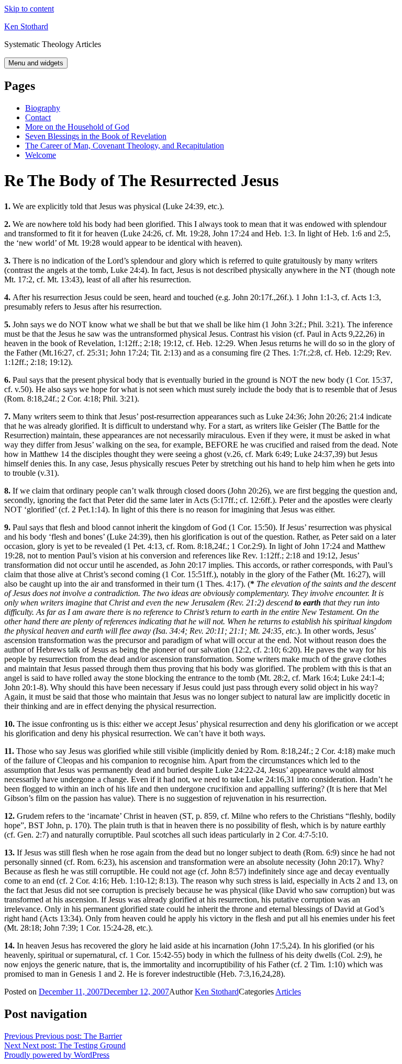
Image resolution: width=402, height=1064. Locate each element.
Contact (38, 117)
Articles (288, 991)
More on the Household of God (77, 126)
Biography (42, 108)
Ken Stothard (26, 26)
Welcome (40, 155)
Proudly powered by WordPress (56, 1054)
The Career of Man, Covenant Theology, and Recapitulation (124, 145)
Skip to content (29, 8)
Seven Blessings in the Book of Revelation (95, 136)
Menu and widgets (35, 63)
